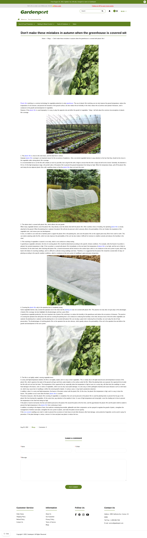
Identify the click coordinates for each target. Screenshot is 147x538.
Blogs (49, 38)
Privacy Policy (50, 519)
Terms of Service (51, 522)
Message (24, 457)
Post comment (73, 487)
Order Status (20, 514)
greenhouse (69, 103)
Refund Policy (20, 519)
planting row (68, 309)
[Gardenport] (34, 14)
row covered (27, 412)
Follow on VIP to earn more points (103, 6)
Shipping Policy (21, 516)
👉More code (56, 6)
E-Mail (78, 446)
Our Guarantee (50, 516)
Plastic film (23, 103)
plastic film (33, 110)
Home (43, 38)
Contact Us (19, 522)
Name (23, 446)
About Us (48, 514)
